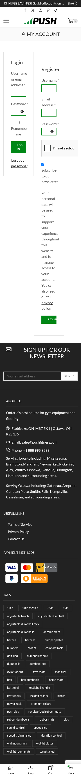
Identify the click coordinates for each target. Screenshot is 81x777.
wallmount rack (17, 743)
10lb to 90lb (30, 608)
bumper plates (54, 640)
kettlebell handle (39, 687)
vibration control (51, 735)
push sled (13, 711)
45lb (65, 608)
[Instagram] (40, 10)
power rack (14, 703)
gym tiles (61, 672)
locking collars (39, 696)
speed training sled (19, 735)
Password (18, 104)
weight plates (45, 743)
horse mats (56, 680)
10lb (10, 608)
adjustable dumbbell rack (23, 624)
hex (9, 680)
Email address (48, 102)
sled (66, 719)
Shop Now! (72, 3)
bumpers (12, 648)
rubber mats (46, 719)
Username (48, 80)
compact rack (54, 648)
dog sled (12, 656)
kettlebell (13, 687)
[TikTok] (55, 10)
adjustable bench (18, 616)
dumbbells (13, 663)
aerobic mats (51, 632)
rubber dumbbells (18, 719)
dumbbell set (37, 663)
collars (32, 648)
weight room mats (19, 751)
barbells (30, 640)
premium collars (41, 703)
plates (61, 696)
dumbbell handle (37, 656)
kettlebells (14, 696)
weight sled (47, 751)
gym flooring (15, 672)
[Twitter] (32, 10)
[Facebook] (25, 10)
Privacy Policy (18, 532)
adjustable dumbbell (51, 616)
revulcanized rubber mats (44, 711)
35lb (50, 608)
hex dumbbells (30, 680)
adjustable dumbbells (20, 632)
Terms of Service (20, 524)
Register (52, 319)
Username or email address (18, 79)
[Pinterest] (48, 10)
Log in (19, 147)
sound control (16, 727)
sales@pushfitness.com (39, 442)
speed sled (40, 727)
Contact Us (16, 539)
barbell (11, 640)
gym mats (39, 672)
